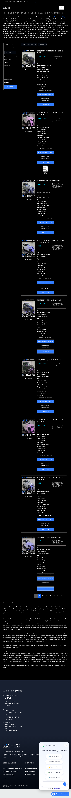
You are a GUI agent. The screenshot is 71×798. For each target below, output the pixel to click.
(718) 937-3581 (10, 724)
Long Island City (59, 17)
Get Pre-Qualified (45, 90)
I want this (45, 104)
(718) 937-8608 (10, 711)
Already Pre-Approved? (45, 99)
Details (29, 70)
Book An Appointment (45, 94)
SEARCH (10, 87)
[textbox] (35, 611)
